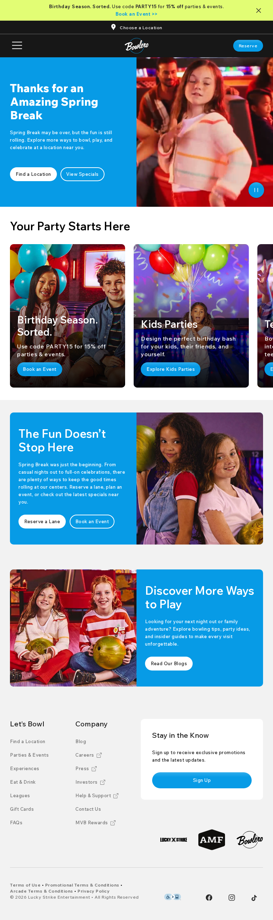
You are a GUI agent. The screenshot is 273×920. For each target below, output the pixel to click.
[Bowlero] (249, 839)
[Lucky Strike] (173, 839)
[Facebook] (209, 897)
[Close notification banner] (260, 10)
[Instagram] (231, 897)
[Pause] (256, 190)
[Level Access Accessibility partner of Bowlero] (172, 897)
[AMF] (211, 839)
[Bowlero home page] (137, 45)
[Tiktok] (254, 897)
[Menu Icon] (17, 46)
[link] (248, 46)
